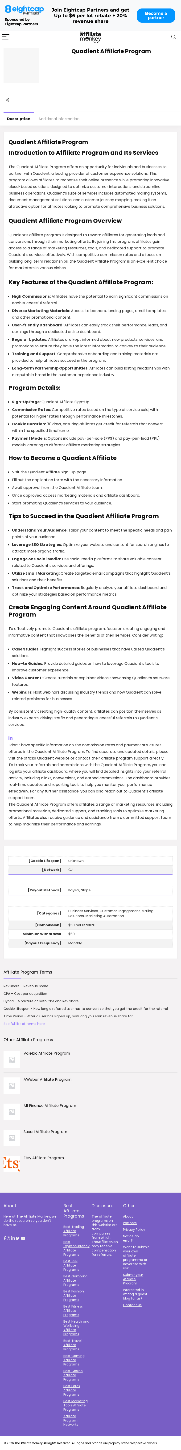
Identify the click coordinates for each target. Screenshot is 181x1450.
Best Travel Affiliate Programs (72, 1345)
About (128, 1216)
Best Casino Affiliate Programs (73, 1375)
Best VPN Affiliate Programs (71, 1265)
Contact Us (132, 1305)
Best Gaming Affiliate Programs (74, 1360)
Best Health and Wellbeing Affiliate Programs (76, 1327)
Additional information (58, 119)
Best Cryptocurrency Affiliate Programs (76, 1248)
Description (18, 119)
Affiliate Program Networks (70, 1420)
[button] (5, 1238)
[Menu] (5, 37)
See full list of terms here (24, 1023)
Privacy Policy (134, 1229)
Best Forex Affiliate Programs (71, 1390)
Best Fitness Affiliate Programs (73, 1310)
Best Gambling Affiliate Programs (75, 1280)
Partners (130, 1223)
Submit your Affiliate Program (133, 1279)
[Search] (173, 37)
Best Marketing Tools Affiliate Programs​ (75, 1405)
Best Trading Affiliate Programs (73, 1231)
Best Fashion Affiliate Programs (73, 1295)
